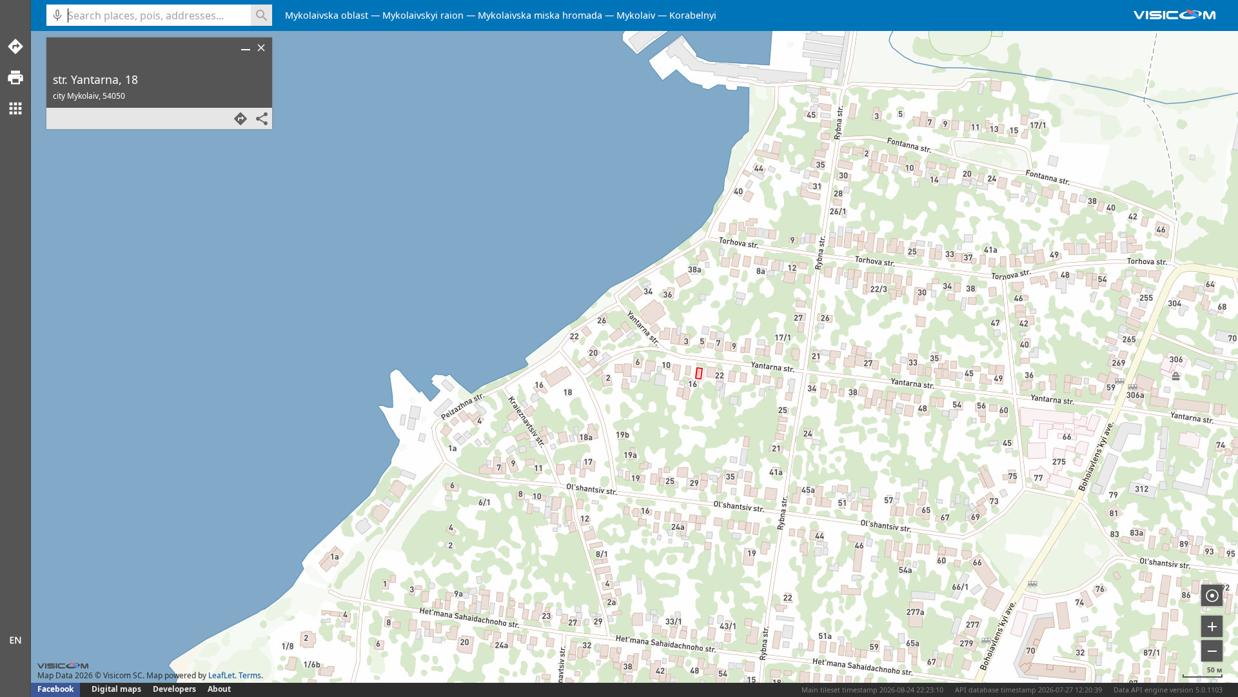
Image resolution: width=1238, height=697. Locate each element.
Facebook (55, 688)
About (219, 688)
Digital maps (117, 688)
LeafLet (221, 675)
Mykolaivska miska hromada (540, 15)
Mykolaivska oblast (326, 15)
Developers (174, 688)
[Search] (261, 15)
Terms (250, 675)
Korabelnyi (692, 15)
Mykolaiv (635, 15)
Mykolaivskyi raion (423, 15)
